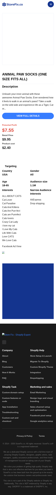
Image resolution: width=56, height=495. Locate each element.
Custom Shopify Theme (41, 367)
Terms (42, 436)
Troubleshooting (10, 412)
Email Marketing (38, 392)
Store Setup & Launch (41, 356)
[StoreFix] (16, 334)
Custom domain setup (13, 392)
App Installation (10, 407)
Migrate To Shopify (39, 361)
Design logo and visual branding (41, 399)
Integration (35, 372)
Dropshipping (37, 378)
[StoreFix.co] (12, 4)
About (5, 356)
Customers (7, 367)
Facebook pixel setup (40, 415)
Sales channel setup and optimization (40, 408)
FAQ (4, 378)
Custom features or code (11, 399)
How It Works (8, 372)
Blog (4, 361)
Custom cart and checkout (10, 419)
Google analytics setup (41, 421)
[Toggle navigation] (51, 4)
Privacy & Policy (24, 436)
